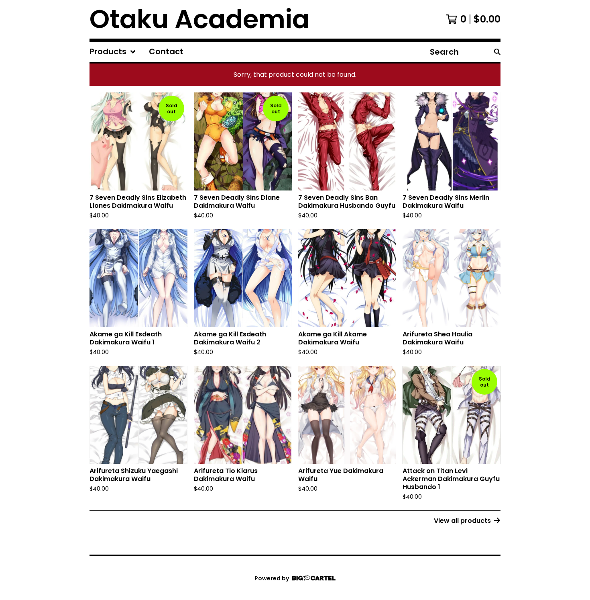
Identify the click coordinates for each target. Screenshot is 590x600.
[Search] (497, 52)
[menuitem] (113, 52)
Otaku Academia (199, 19)
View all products (462, 520)
